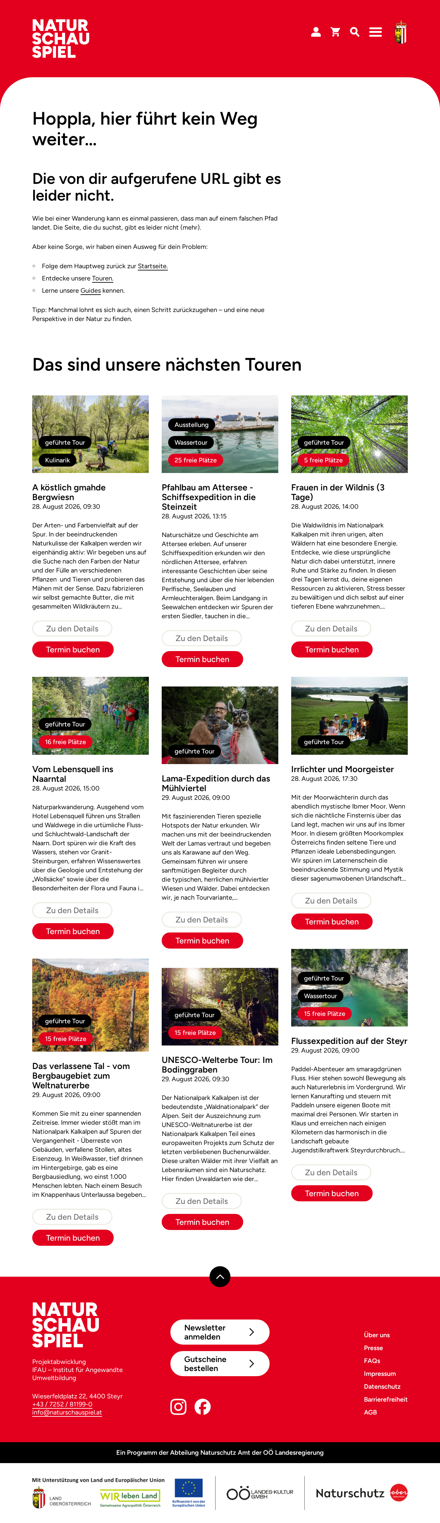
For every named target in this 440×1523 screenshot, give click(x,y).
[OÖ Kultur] (259, 1493)
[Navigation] (375, 32)
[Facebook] (203, 1408)
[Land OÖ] (118, 1493)
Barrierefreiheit (386, 1399)
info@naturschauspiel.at (67, 1412)
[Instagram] (178, 1408)
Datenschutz (382, 1386)
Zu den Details (72, 628)
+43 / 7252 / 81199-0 (62, 1404)
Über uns (377, 1335)
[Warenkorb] (335, 32)
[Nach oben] (220, 1276)
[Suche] (354, 32)
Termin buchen (73, 649)
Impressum (380, 1373)
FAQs (372, 1361)
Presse (373, 1348)
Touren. (102, 278)
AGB (370, 1412)
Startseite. (153, 266)
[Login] (316, 32)
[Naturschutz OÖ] (361, 1493)
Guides (91, 290)
